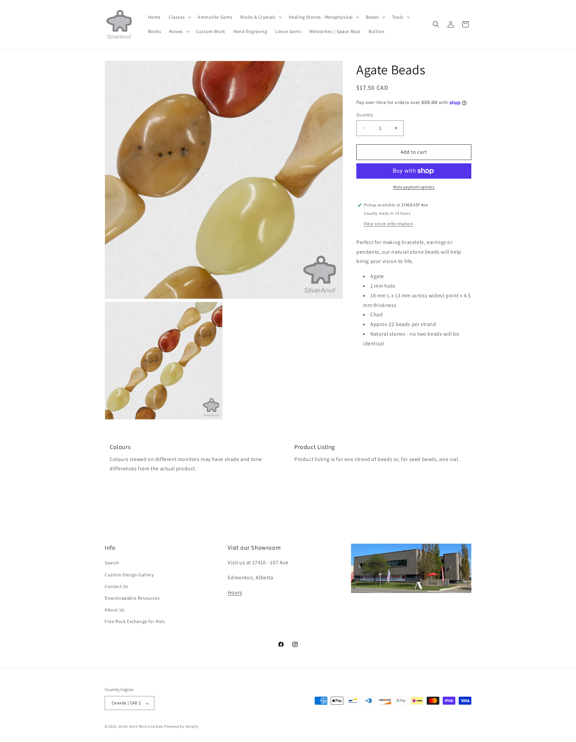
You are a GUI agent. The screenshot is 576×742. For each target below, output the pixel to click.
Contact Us (116, 586)
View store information (388, 224)
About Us (115, 610)
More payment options (413, 186)
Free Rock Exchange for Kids (135, 621)
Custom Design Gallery (129, 574)
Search (112, 563)
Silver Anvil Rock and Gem (141, 726)
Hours (235, 592)
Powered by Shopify (181, 726)
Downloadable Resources (132, 598)
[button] (179, 17)
